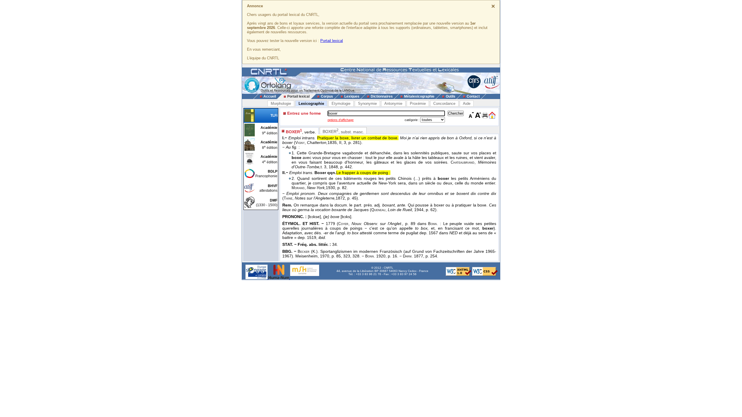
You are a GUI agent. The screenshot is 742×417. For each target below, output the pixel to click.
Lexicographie (311, 103)
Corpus (327, 96)
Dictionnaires (382, 96)
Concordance (444, 103)
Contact (473, 96)
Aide (466, 103)
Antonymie (393, 103)
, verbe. (301, 131)
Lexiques (351, 96)
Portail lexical (331, 41)
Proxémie (418, 103)
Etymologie (341, 103)
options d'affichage (341, 120)
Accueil (269, 96)
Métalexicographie (419, 96)
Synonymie (367, 103)
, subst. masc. (343, 131)
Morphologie (281, 103)
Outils (450, 96)
